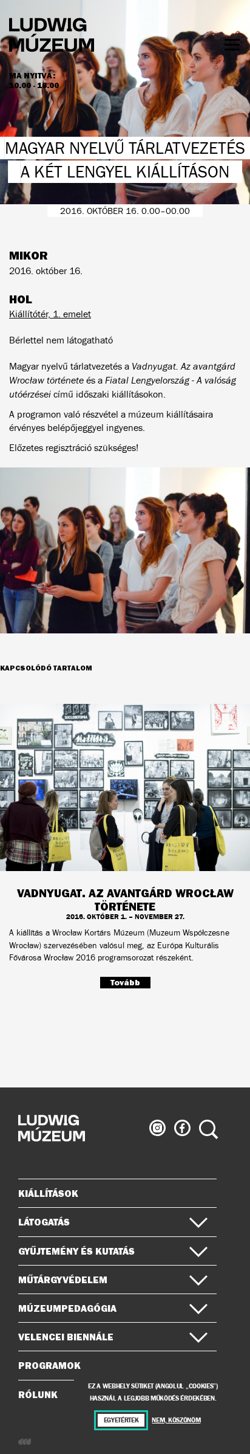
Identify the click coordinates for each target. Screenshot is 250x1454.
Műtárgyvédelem (62, 1279)
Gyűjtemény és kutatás (76, 1251)
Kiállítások (48, 1193)
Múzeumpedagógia (67, 1308)
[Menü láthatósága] (232, 44)
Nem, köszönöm (176, 1420)
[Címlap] (51, 37)
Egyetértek (121, 1420)
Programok (49, 1365)
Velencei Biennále (65, 1337)
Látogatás (44, 1222)
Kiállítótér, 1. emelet (50, 314)
